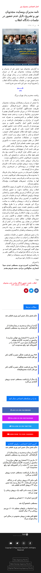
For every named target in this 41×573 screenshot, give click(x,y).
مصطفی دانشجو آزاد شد (28, 503)
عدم (11, 283)
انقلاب (34, 283)
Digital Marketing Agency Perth (20, 568)
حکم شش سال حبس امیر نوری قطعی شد (21, 315)
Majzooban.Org (19, 548)
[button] (36, 290)
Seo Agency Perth (20, 560)
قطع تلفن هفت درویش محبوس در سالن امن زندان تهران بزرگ (20, 517)
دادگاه (20, 283)
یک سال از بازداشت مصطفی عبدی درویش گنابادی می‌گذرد (21, 380)
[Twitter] (17, 543)
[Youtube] (10, 543)
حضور (25, 283)
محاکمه (23, 284)
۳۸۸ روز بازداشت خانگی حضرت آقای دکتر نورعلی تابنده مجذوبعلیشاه (21, 368)
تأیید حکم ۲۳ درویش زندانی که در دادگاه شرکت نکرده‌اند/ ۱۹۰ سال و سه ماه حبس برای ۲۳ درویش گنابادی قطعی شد (21, 482)
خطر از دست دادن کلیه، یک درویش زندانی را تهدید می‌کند (20, 491)
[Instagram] (23, 543)
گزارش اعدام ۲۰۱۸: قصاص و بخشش (23, 497)
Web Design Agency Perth (20, 564)
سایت (15, 283)
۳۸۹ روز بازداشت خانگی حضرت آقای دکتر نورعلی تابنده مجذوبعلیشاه (21, 356)
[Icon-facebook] (30, 543)
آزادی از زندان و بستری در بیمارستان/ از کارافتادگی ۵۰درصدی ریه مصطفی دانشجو (21, 326)
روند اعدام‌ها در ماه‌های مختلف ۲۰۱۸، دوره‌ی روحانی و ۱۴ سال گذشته (20, 509)
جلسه (30, 283)
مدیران (17, 284)
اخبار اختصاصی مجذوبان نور (29, 6)
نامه (12, 284)
